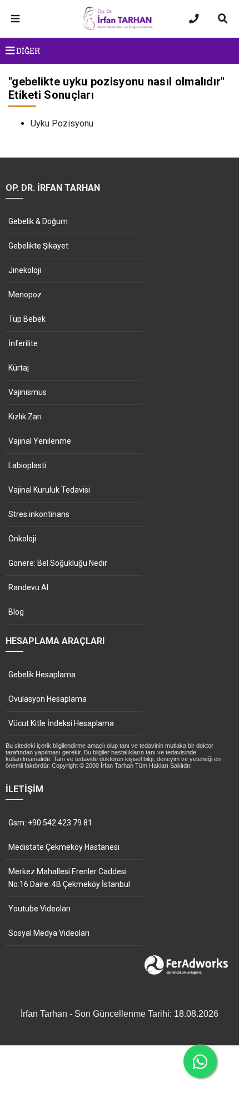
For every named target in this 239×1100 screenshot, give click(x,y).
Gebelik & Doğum (38, 221)
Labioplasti (27, 465)
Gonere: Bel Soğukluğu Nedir (57, 563)
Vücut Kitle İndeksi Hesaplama (61, 723)
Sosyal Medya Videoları (48, 933)
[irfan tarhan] (119, 28)
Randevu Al (28, 587)
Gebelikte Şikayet (38, 245)
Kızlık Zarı (25, 416)
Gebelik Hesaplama (42, 674)
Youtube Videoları (39, 908)
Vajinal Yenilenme (39, 441)
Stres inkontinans (38, 514)
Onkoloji (22, 538)
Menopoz (25, 294)
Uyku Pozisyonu (62, 123)
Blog (16, 611)
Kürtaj (18, 367)
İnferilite (23, 343)
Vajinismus (27, 392)
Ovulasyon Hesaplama (47, 699)
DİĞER (27, 50)
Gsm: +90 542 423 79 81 (50, 822)
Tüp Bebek (27, 319)
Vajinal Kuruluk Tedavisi (49, 489)
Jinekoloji (24, 270)
